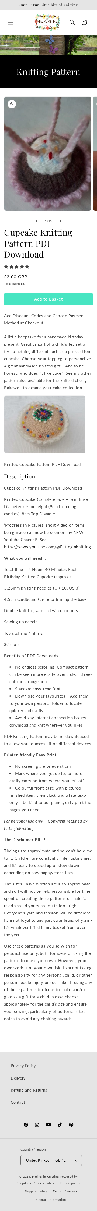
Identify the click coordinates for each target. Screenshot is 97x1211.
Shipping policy (36, 1191)
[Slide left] (37, 221)
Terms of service (65, 1191)
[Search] (72, 22)
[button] (17, 266)
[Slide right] (60, 221)
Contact (18, 1102)
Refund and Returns (29, 1090)
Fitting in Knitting (45, 1176)
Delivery (18, 1078)
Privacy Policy (23, 1065)
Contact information (51, 1199)
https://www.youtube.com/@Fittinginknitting (47, 546)
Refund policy (70, 1183)
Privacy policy (43, 1183)
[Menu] (11, 22)
